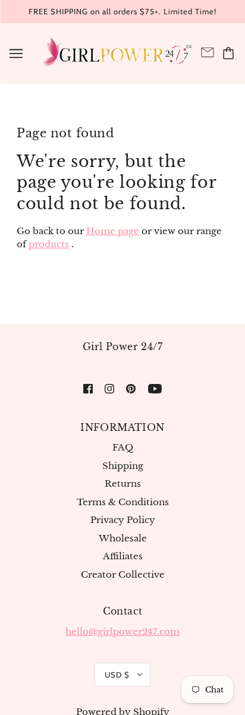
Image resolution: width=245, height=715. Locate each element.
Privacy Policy (122, 519)
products (49, 244)
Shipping (122, 465)
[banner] (115, 52)
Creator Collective (123, 574)
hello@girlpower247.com (122, 631)
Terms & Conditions (123, 502)
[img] (88, 388)
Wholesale (123, 538)
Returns (123, 483)
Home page (112, 231)
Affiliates (123, 556)
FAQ (122, 447)
